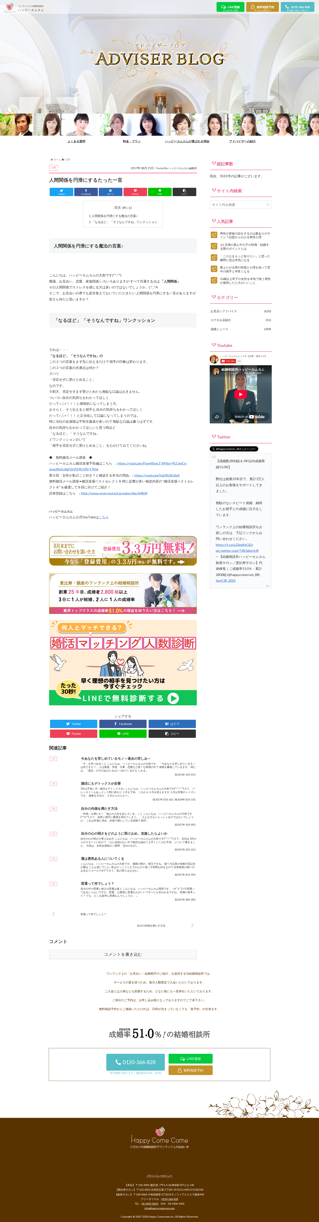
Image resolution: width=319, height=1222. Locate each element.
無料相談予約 (264, 8)
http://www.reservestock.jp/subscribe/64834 (114, 493)
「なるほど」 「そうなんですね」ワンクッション (124, 222)
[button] (268, 204)
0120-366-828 (298, 8)
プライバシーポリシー (159, 1175)
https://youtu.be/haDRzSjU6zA (157, 475)
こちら (104, 517)
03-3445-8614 (150, 1203)
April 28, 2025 (226, 581)
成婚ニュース (240, 329)
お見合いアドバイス (240, 311)
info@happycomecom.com (160, 1208)
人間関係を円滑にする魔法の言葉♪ (115, 216)
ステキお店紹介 (240, 320)
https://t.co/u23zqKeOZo (234, 545)
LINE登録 (231, 8)
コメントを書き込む (123, 954)
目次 (117, 207)
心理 (53, 167)
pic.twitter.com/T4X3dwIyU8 (237, 551)
